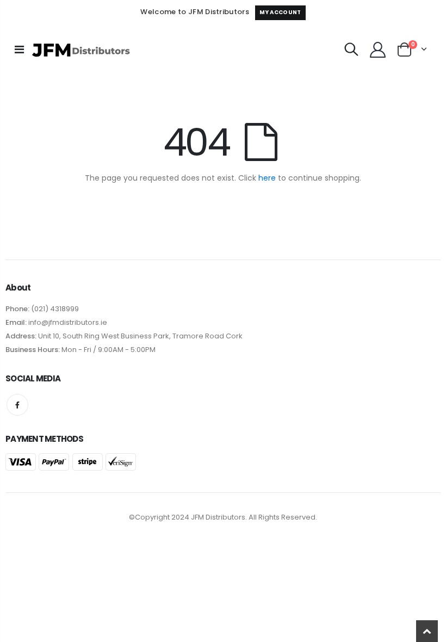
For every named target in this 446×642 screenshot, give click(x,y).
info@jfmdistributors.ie (67, 322)
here (267, 177)
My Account (280, 12)
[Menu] (19, 49)
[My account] (377, 50)
